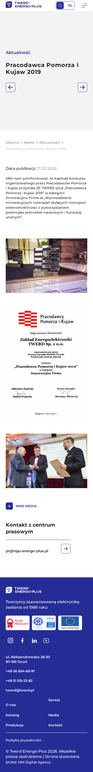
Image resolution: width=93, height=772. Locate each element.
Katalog (12, 715)
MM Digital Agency (34, 762)
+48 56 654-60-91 (20, 671)
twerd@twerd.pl (20, 690)
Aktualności (49, 142)
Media (29, 142)
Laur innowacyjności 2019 (10, 87)
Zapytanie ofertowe (82, 87)
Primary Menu (84, 5)
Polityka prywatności (23, 740)
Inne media (26, 506)
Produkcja (15, 725)
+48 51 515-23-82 (19, 680)
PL (70, 5)
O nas (11, 705)
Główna (12, 142)
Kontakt (55, 725)
